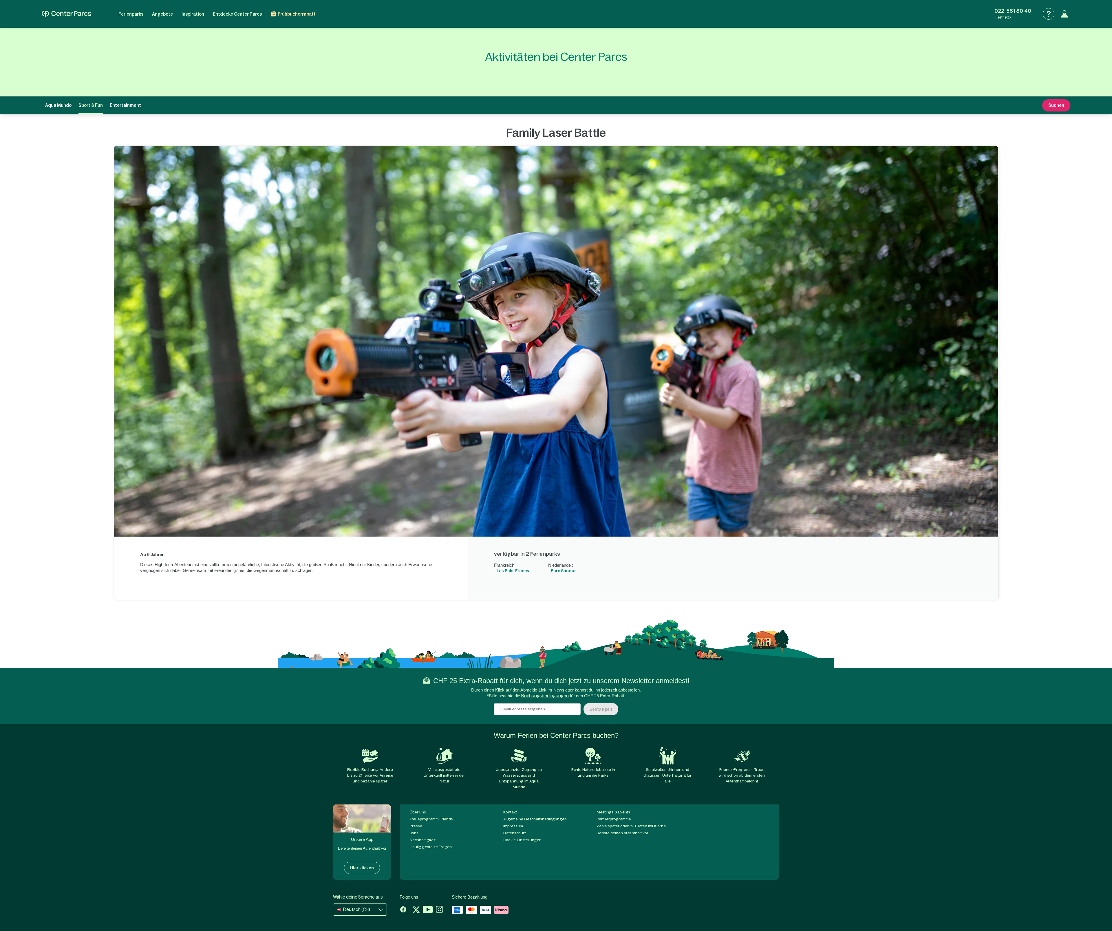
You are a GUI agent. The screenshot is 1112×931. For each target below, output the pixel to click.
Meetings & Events (613, 812)
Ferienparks (130, 14)
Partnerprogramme (614, 819)
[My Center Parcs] (1064, 14)
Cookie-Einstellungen (522, 840)
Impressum (513, 826)
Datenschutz (514, 833)
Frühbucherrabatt (297, 14)
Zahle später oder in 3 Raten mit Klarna (631, 826)
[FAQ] (1048, 14)
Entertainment (125, 105)
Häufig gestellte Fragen (431, 847)
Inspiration (193, 14)
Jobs (414, 833)
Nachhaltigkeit (423, 840)
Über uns (418, 812)
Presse (416, 826)
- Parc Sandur (562, 570)
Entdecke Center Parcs (237, 14)
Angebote (162, 14)
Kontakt (510, 812)
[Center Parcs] (66, 14)
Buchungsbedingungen (545, 695)
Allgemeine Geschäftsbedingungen (535, 819)
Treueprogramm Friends (431, 819)
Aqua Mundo (58, 105)
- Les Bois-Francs (511, 570)
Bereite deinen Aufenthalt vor (622, 833)
